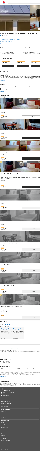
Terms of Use (3, 435)
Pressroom (3, 425)
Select (8, 66)
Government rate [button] (23, 96)
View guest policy (3, 376)
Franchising (3, 424)
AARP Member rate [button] (31, 96)
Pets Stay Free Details (5, 437)
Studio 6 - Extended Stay (5, 401)
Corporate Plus (3, 411)
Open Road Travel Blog (5, 406)
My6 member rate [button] (9, 96)
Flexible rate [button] (16, 96)
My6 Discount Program (5, 446)
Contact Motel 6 (3, 417)
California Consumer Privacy (6, 440)
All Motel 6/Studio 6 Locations (6, 403)
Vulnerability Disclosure (5, 438)
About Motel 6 (3, 399)
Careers (2, 422)
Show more (3, 335)
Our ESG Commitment (4, 427)
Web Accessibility (4, 433)
